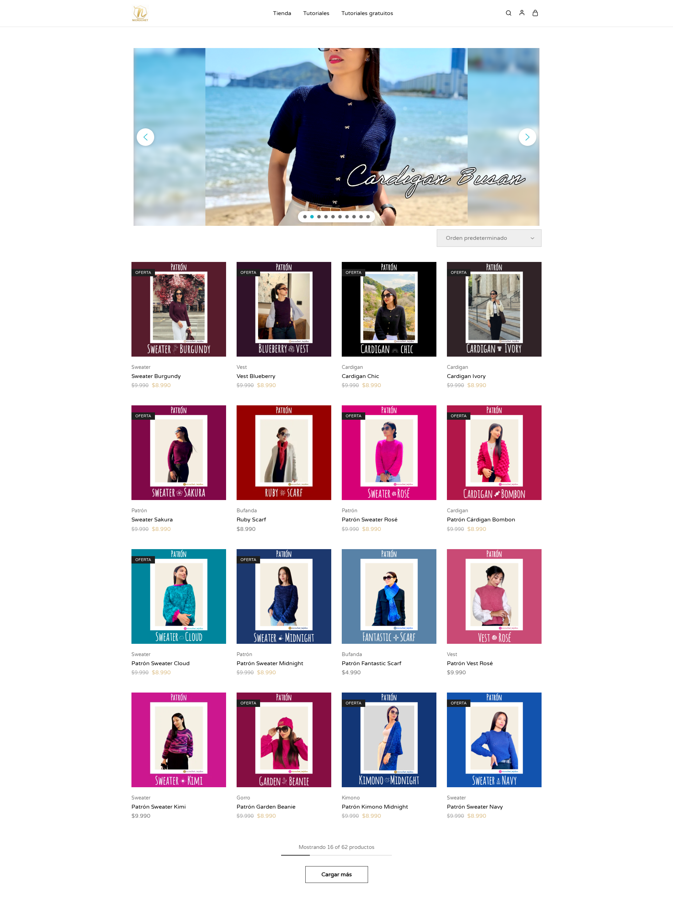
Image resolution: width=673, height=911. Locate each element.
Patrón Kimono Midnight (375, 806)
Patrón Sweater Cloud (160, 663)
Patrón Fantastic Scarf (371, 663)
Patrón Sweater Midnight (270, 663)
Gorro (243, 798)
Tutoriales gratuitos (367, 13)
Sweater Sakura (152, 519)
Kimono (351, 798)
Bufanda (247, 511)
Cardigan (352, 367)
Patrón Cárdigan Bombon (481, 519)
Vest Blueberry (256, 376)
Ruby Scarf (251, 519)
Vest (242, 367)
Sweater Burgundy (156, 376)
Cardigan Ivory (466, 376)
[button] (145, 137)
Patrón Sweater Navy (475, 806)
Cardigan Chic (360, 376)
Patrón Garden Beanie (266, 806)
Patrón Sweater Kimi (158, 806)
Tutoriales (316, 13)
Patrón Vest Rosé (470, 663)
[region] (336, 137)
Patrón (139, 511)
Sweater (140, 367)
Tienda (282, 13)
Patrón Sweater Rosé (369, 519)
